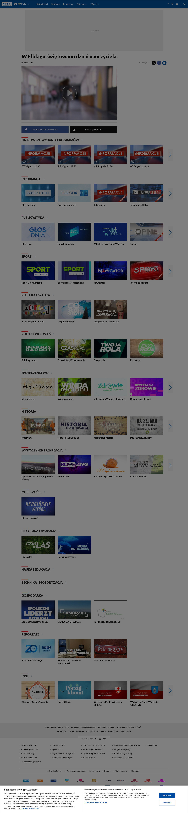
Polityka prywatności (30, 809)
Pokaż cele (167, 803)
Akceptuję (167, 795)
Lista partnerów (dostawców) (95, 802)
